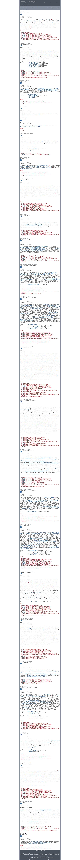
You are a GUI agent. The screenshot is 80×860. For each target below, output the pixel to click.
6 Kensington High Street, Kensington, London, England (38, 368)
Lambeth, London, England (45, 809)
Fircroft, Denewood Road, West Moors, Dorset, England (39, 470)
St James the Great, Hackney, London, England (35, 843)
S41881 (23, 34)
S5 (22, 77)
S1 (22, 564)
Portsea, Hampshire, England (26, 168)
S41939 (23, 392)
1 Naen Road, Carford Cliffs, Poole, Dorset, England (36, 675)
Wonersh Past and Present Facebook (34, 6)
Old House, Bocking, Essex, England (48, 315)
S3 (22, 33)
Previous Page (22, 9)
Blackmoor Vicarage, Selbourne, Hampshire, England (34, 701)
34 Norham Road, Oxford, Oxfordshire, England (37, 817)
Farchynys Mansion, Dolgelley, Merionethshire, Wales (48, 506)
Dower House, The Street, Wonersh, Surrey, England (43, 317)
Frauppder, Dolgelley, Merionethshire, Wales (35, 595)
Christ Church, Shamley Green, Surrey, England (35, 676)
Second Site (38, 859)
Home (42, 6)
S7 (22, 39)
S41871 (23, 72)
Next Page (27, 9)
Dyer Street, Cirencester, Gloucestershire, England (37, 538)
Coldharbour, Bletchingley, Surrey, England (34, 225)
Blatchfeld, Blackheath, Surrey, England (27, 25)
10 (34, 319)
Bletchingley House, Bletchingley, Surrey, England (33, 224)
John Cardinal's (35, 859)
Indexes (45, 6)
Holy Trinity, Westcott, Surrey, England (41, 274)
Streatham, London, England (43, 165)
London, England (45, 304)
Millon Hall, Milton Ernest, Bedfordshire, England (45, 54)
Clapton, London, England (42, 770)
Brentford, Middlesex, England (51, 578)
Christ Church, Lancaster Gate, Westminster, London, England (47, 586)
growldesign (49, 859)
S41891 (23, 35)
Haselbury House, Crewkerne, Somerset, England (36, 194)
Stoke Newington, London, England (45, 51)
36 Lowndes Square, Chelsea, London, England (37, 307)
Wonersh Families (51, 6)
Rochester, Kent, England (28, 707)
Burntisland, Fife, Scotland (48, 669)
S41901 (23, 36)
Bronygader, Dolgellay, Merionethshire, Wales (43, 366)
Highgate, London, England (40, 125)
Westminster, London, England (36, 308)
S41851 (23, 334)
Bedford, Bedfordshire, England (45, 19)
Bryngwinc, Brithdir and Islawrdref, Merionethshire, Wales (39, 628)
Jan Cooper (37, 856)
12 (35, 374)
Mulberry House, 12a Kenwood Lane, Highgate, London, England (32, 369)
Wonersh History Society (24, 6)
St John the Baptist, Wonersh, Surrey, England (50, 463)
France (46, 626)
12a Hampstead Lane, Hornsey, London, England (49, 370)
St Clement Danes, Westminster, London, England (46, 89)
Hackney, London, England (34, 700)
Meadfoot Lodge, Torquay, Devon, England (49, 55)
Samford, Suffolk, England (46, 457)
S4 (22, 32)
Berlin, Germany (46, 694)
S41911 (23, 37)
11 (52, 320)
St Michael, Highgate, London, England (38, 696)
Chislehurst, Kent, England (25, 409)
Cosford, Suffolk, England (49, 497)
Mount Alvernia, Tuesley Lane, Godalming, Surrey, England (31, 250)
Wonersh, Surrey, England (25, 319)
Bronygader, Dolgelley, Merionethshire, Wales (32, 597)
